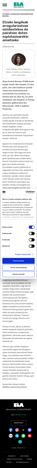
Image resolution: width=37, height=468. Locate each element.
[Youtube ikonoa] (30, 436)
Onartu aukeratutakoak (18, 267)
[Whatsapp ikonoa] (23, 436)
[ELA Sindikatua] (21, 5)
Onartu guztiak (18, 261)
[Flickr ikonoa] (11, 436)
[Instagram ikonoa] (17, 430)
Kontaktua (12, 456)
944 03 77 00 (20, 415)
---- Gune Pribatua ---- (19, 448)
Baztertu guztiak (18, 274)
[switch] (32, 233)
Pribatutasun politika (14, 459)
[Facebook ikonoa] (11, 430)
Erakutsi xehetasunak (23, 254)
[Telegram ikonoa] (17, 436)
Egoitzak (18, 423)
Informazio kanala (22, 462)
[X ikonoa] (23, 430)
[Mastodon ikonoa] (30, 430)
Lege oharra (24, 456)
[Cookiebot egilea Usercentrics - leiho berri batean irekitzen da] (26, 192)
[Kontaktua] (20, 442)
